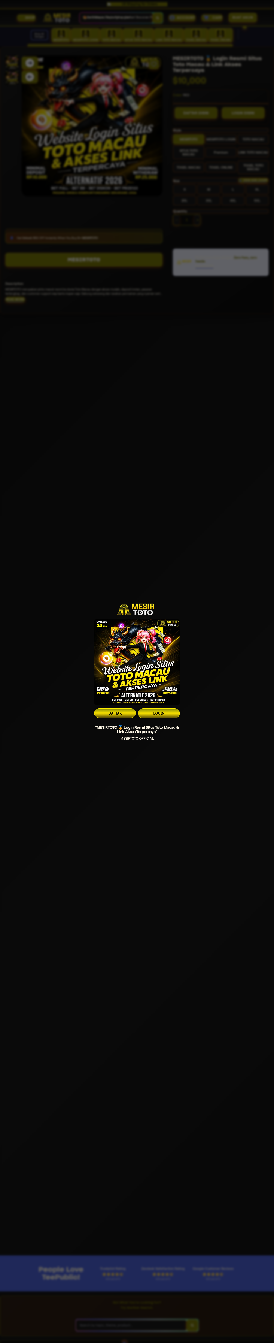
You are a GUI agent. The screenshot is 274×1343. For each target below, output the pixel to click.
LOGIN (159, 713)
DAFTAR (115, 713)
